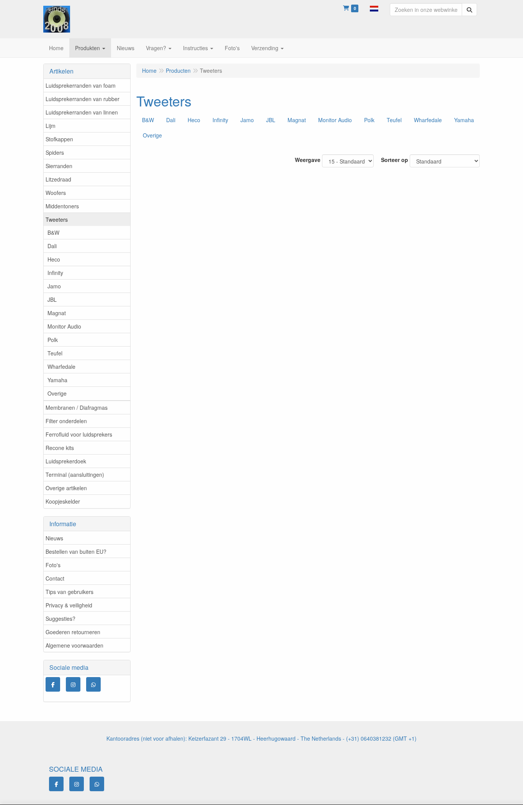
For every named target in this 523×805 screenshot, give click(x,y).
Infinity (55, 273)
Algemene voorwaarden (74, 645)
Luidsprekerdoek (66, 461)
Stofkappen (59, 139)
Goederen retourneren (73, 632)
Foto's (53, 565)
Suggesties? (60, 618)
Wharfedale (61, 366)
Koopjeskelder (63, 501)
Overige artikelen (66, 488)
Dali (52, 246)
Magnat (56, 313)
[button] (374, 7)
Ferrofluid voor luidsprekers (79, 434)
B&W (53, 232)
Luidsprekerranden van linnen (82, 112)
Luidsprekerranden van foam (81, 85)
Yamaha (57, 380)
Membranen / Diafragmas (77, 407)
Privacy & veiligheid (69, 605)
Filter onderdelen (66, 421)
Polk (52, 340)
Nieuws (54, 538)
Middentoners (62, 206)
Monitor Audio (64, 326)
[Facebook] (53, 684)
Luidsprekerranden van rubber (82, 99)
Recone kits (60, 448)
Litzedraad (58, 179)
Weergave (307, 160)
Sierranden (59, 166)
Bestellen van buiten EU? (76, 551)
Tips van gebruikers (69, 592)
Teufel (54, 353)
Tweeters (57, 219)
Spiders (55, 152)
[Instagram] (73, 684)
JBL (52, 299)
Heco (53, 259)
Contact (55, 578)
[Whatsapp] (93, 684)
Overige (57, 393)
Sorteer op (394, 160)
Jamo (54, 286)
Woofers (56, 192)
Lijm (51, 125)
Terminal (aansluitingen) (75, 474)
